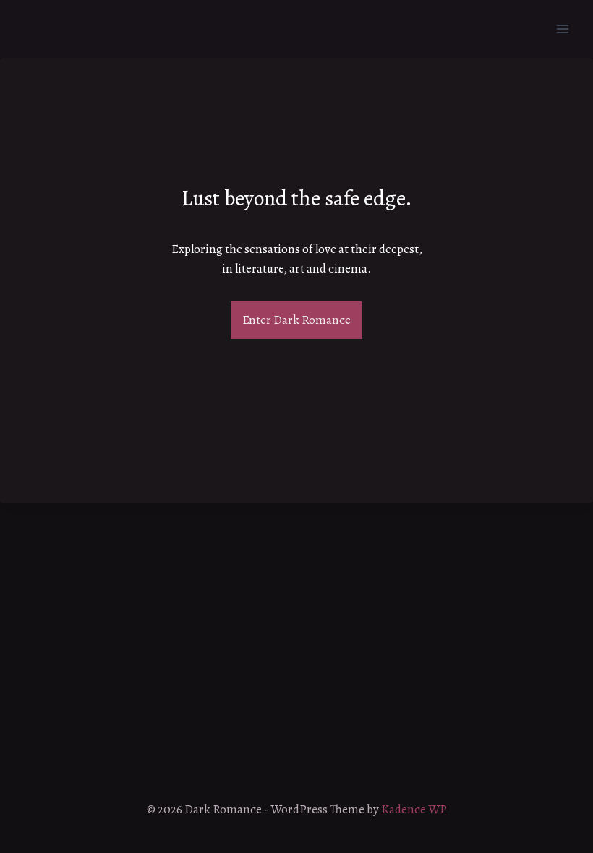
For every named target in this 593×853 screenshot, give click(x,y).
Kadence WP (414, 809)
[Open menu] (562, 28)
